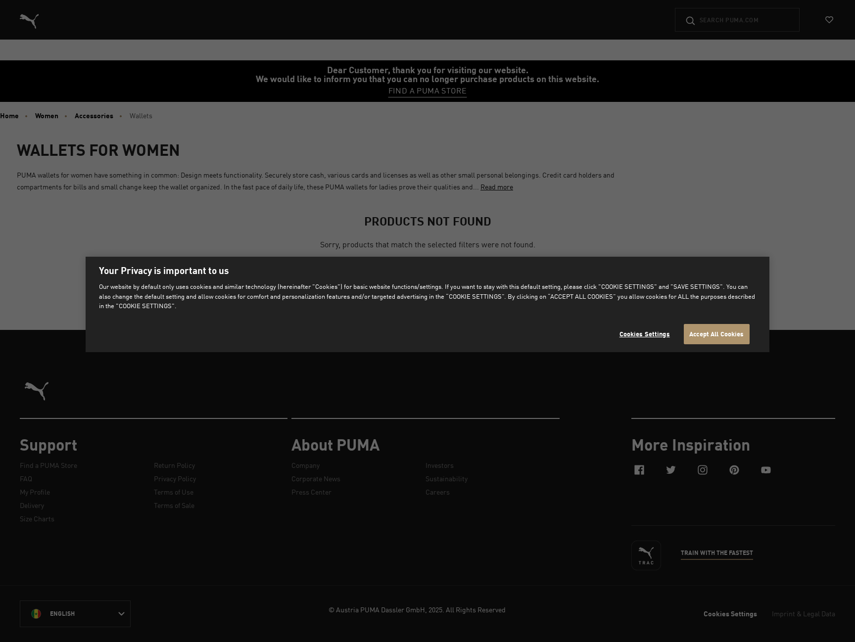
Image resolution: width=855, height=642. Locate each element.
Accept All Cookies (716, 334)
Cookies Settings (644, 334)
